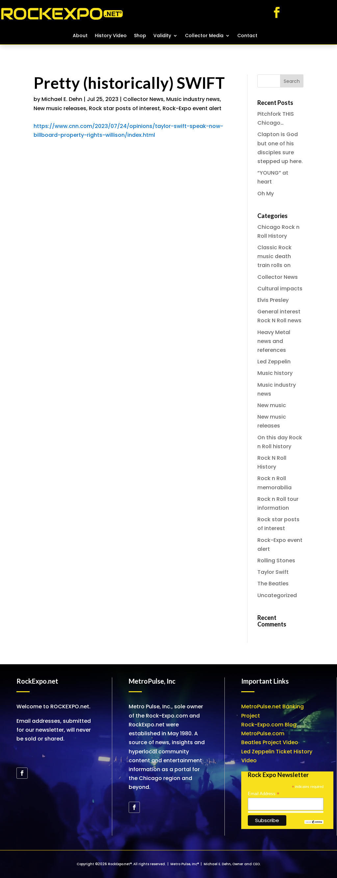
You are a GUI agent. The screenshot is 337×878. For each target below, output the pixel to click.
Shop (140, 36)
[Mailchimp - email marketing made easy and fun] (314, 822)
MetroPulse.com (262, 733)
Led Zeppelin (274, 361)
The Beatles (273, 583)
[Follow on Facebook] (277, 12)
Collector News (143, 99)
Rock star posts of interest (124, 108)
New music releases (60, 108)
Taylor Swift (273, 572)
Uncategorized (277, 595)
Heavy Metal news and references (273, 341)
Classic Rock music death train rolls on (274, 256)
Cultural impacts (279, 288)
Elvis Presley (273, 300)
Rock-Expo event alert (192, 108)
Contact (247, 36)
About (80, 36)
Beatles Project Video (269, 742)
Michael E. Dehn (61, 99)
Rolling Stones (276, 560)
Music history (275, 373)
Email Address (263, 794)
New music (271, 405)
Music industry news (193, 99)
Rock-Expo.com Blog (269, 724)
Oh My (265, 193)
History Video (111, 36)
